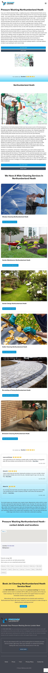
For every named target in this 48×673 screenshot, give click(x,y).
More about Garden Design (9, 308)
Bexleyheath (4, 569)
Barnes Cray (15, 569)
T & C (20, 662)
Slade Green (32, 566)
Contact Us (40, 662)
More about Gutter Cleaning (9, 352)
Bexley (33, 569)
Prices (13, 662)
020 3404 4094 (23, 47)
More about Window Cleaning (9, 222)
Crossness (28, 569)
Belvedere (4, 566)
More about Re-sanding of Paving (10, 395)
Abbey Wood (38, 569)
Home (6, 662)
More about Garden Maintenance (10, 265)
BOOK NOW (23, 50)
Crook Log (22, 569)
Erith (8, 566)
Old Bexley (4, 572)
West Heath (39, 566)
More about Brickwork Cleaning (10, 438)
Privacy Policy (29, 662)
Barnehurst (26, 566)
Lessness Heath (19, 566)
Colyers (12, 566)
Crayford (10, 569)
